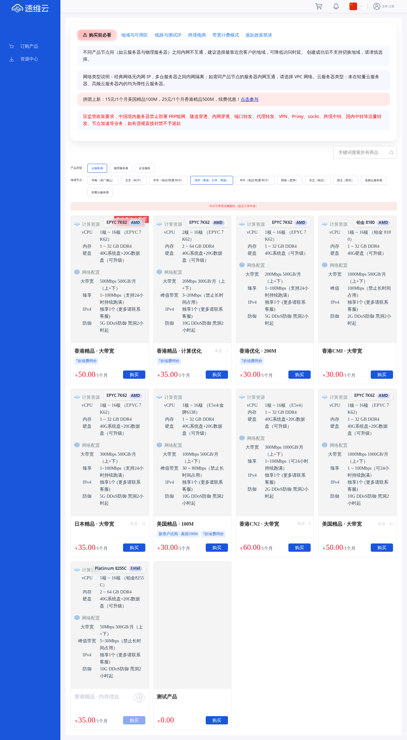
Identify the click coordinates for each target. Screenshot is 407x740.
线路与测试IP (168, 35)
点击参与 (250, 99)
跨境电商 (197, 35)
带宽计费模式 (225, 35)
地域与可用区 (134, 35)
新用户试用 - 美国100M (178, 534)
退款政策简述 (258, 35)
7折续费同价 (86, 361)
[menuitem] (30, 46)
